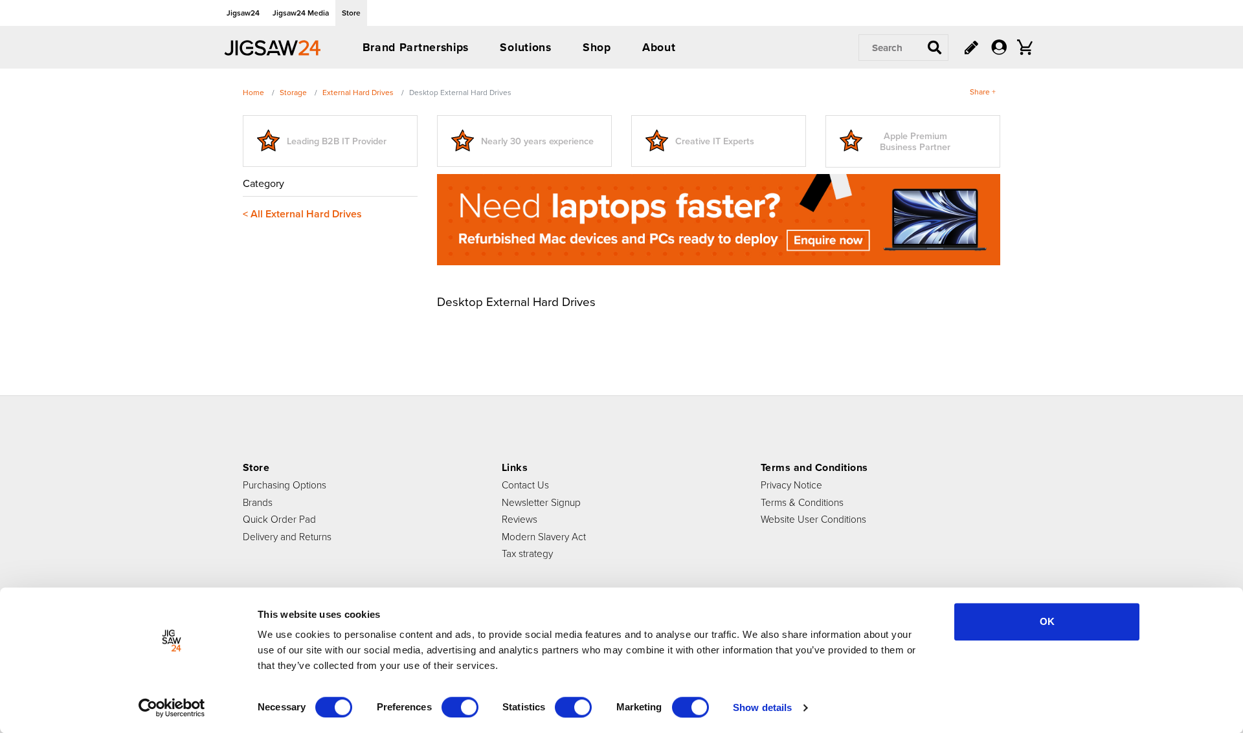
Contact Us (525, 484)
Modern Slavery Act (544, 536)
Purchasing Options (284, 484)
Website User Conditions (813, 519)
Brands (258, 502)
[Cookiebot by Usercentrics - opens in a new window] (172, 707)
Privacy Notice (791, 484)
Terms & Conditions (802, 502)
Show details (762, 707)
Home (253, 92)
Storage (293, 92)
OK (1047, 621)
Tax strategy (527, 553)
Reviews (519, 519)
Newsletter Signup (541, 502)
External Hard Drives (358, 92)
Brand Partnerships (416, 47)
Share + (983, 91)
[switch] (460, 707)
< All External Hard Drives (302, 213)
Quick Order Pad (279, 519)
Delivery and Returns (287, 536)
